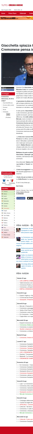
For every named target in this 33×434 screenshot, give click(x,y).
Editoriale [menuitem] (23, 13)
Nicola (4, 109)
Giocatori (5, 107)
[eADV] (14, 169)
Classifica (5, 188)
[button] (8, 114)
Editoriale (23, 190)
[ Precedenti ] (8, 184)
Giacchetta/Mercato (8, 103)
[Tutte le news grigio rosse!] (12, 5)
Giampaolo (5, 111)
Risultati (8, 117)
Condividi (22, 198)
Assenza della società (8, 105)
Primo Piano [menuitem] (12, 13)
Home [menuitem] (3, 13)
